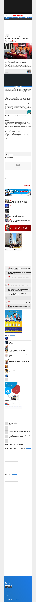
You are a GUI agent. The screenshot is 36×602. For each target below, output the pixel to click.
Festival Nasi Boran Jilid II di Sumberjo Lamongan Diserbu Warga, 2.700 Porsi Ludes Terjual (19, 423)
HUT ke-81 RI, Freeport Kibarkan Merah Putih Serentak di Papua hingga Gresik (19, 302)
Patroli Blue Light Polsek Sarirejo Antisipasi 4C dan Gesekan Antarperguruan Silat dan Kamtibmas (18, 206)
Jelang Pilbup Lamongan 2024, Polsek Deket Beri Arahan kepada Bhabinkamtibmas (15, 71)
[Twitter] (6, 587)
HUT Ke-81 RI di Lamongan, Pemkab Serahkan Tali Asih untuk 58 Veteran (19, 277)
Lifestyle (17, 17)
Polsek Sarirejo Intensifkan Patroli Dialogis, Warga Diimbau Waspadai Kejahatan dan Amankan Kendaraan (18, 216)
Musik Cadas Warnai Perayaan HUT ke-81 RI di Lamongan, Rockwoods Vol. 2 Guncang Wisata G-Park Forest (19, 286)
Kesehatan (21, 17)
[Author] (5, 41)
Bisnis (10, 17)
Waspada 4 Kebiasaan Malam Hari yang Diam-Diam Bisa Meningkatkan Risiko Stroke (18, 351)
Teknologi (13, 17)
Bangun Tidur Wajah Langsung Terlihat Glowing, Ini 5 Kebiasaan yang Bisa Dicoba (20, 355)
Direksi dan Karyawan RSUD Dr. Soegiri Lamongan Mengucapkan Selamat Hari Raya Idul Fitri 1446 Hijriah (15, 111)
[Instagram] (8, 587)
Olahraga (25, 17)
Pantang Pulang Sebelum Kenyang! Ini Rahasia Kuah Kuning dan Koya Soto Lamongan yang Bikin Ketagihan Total (20, 436)
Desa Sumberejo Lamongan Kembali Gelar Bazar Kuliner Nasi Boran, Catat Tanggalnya (19, 432)
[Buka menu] (30, 15)
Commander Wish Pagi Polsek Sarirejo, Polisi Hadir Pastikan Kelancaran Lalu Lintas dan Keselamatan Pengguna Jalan (18, 202)
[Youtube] (9, 587)
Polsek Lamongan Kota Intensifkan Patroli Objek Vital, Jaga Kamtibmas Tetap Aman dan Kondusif (19, 273)
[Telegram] (11, 587)
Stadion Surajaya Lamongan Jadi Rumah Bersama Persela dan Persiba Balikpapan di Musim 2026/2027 (19, 269)
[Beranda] (5, 17)
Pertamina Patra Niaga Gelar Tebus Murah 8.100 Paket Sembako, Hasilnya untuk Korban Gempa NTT (18, 294)
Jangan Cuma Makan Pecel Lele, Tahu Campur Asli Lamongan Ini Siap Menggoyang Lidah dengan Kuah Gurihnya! (20, 440)
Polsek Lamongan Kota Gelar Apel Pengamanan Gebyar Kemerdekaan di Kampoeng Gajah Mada (19, 281)
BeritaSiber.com (9, 40)
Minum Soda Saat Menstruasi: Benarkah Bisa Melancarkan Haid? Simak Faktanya (19, 346)
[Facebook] (5, 587)
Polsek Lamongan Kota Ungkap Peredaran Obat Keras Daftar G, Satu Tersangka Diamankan (19, 307)
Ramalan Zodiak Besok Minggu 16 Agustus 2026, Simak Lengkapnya (19, 337)
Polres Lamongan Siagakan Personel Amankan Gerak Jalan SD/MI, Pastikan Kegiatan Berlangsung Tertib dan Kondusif (18, 290)
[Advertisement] (18, 6)
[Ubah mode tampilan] (6, 15)
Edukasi (29, 17)
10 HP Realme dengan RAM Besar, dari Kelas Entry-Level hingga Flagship (19, 342)
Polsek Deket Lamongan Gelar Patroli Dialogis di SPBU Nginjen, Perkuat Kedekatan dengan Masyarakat (19, 298)
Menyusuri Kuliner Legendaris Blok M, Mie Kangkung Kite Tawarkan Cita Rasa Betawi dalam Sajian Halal (20, 427)
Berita (7, 17)
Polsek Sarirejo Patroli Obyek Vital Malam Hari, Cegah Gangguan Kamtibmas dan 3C (19, 211)
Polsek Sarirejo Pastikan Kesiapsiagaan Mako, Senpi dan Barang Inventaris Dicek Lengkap (19, 221)
